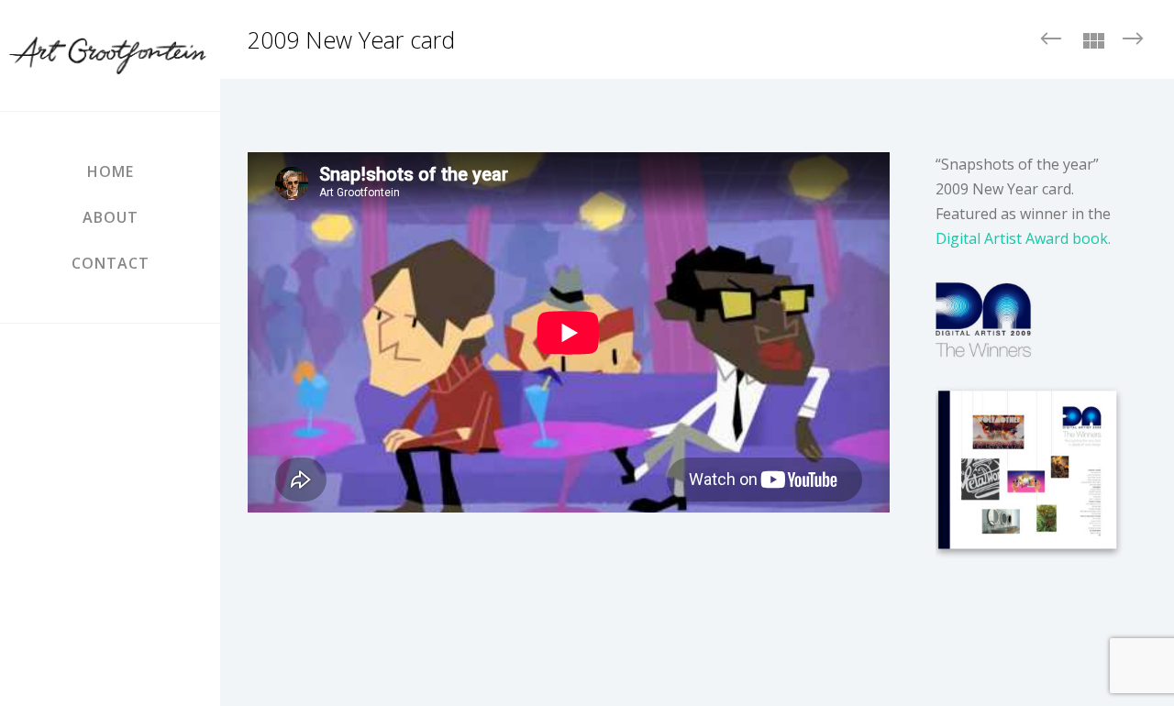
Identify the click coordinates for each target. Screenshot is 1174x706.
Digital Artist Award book (1022, 238)
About (110, 217)
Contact (111, 263)
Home (110, 171)
